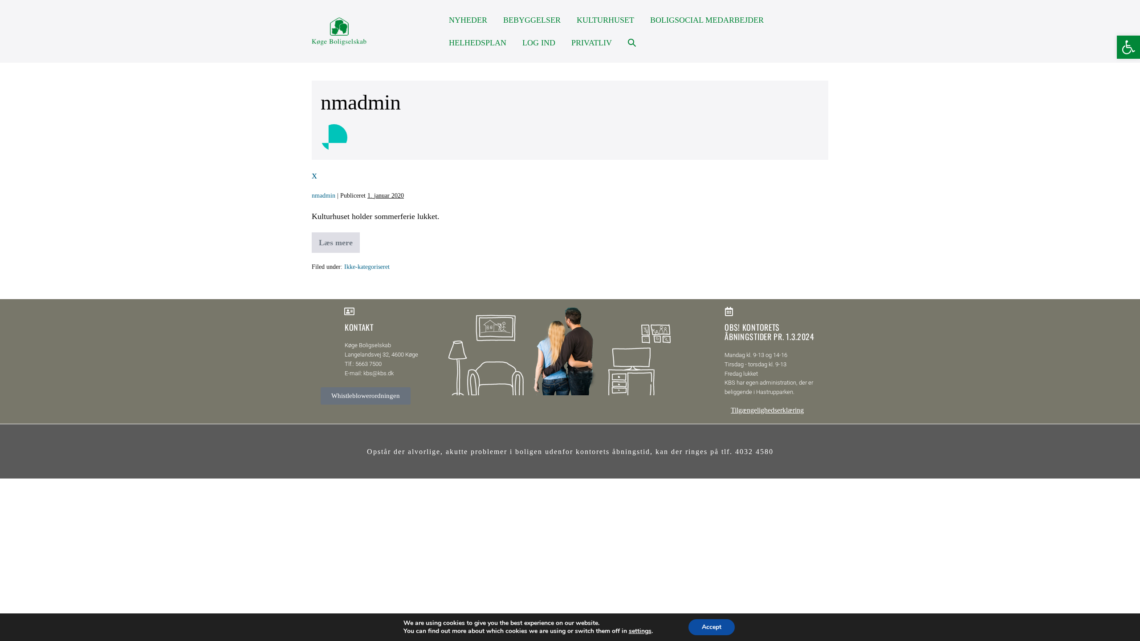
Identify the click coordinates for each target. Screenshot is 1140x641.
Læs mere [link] (336, 239)
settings (640, 631)
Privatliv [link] (591, 42)
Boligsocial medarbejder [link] (707, 20)
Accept (711, 627)
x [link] (314, 175)
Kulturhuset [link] (605, 20)
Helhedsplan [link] (477, 42)
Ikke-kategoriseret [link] (367, 267)
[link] (1128, 47)
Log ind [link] (538, 42)
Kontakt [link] (359, 327)
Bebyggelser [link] (532, 20)
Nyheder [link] (468, 20)
